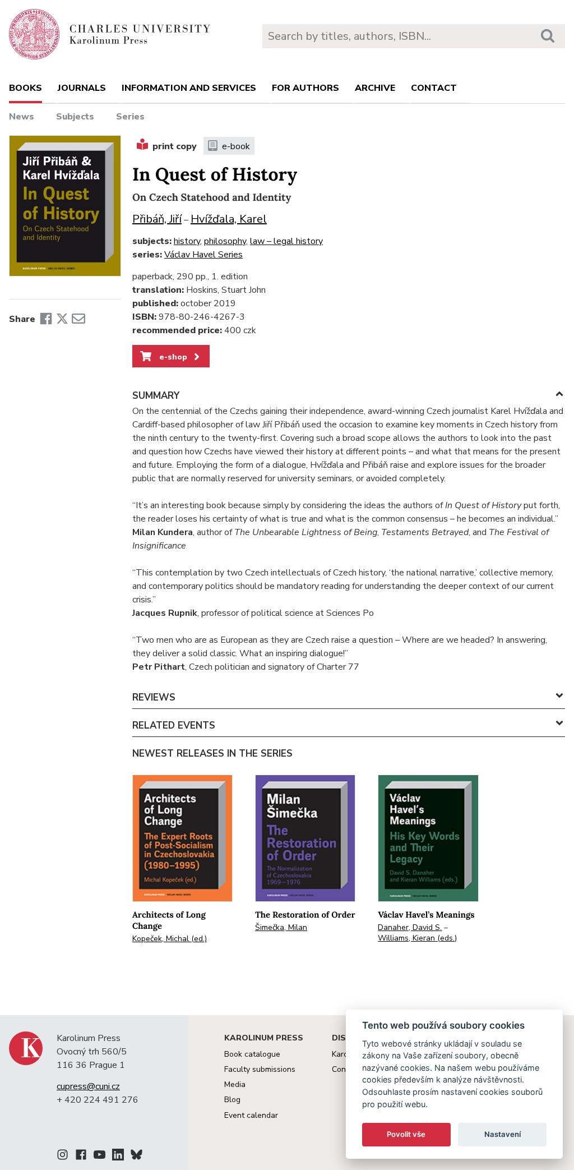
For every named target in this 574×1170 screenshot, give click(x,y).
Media (235, 1084)
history (187, 241)
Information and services (189, 88)
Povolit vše (406, 1134)
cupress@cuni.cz (88, 1086)
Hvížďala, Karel (229, 219)
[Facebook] (46, 319)
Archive (375, 88)
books (25, 88)
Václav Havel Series (203, 254)
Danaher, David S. (410, 927)
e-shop (172, 356)
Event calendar (251, 1115)
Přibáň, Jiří (157, 219)
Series (130, 116)
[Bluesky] (136, 1156)
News (21, 116)
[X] (62, 319)
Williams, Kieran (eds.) (417, 938)
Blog (232, 1099)
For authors (305, 88)
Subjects (75, 116)
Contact (434, 88)
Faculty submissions (259, 1069)
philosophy (225, 241)
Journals (82, 88)
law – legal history (286, 241)
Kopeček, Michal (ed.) (169, 938)
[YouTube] (99, 1156)
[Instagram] (62, 1156)
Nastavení (502, 1134)
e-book (236, 146)
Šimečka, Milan (281, 927)
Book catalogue (252, 1054)
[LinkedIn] (118, 1156)
